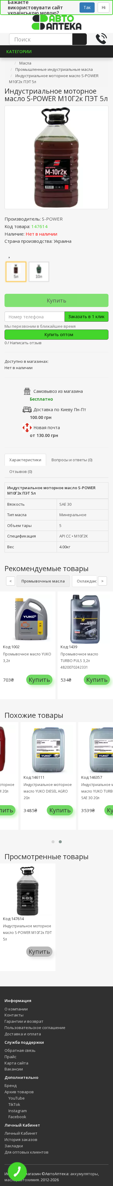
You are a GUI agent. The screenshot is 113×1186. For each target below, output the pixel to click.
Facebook (17, 1116)
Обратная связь (20, 1050)
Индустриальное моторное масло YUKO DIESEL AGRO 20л (41, 791)
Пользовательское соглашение (35, 1027)
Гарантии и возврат (24, 1021)
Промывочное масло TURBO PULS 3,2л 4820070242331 (79, 661)
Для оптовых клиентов (27, 1152)
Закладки (14, 1145)
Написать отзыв (26, 342)
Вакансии (14, 1069)
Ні (103, 7)
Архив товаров (19, 1091)
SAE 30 (65, 504)
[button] (53, 842)
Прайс (10, 1056)
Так (87, 7)
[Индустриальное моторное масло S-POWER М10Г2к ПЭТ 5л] (56, 157)
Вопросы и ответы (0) (72, 459)
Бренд (11, 1085)
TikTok (14, 1104)
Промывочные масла (43, 581)
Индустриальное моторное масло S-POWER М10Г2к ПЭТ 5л (27, 932)
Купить (56, 300)
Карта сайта (16, 1063)
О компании (16, 1009)
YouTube (16, 1098)
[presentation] (6, 786)
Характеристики (25, 459)
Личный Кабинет (21, 1133)
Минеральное (72, 514)
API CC (65, 536)
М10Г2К (81, 536)
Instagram (17, 1110)
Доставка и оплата (23, 1034)
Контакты (14, 1015)
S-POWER (52, 219)
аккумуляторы (84, 1173)
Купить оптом (58, 334)
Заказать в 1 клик (86, 316)
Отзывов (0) (20, 471)
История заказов (21, 1139)
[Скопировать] (52, 226)
